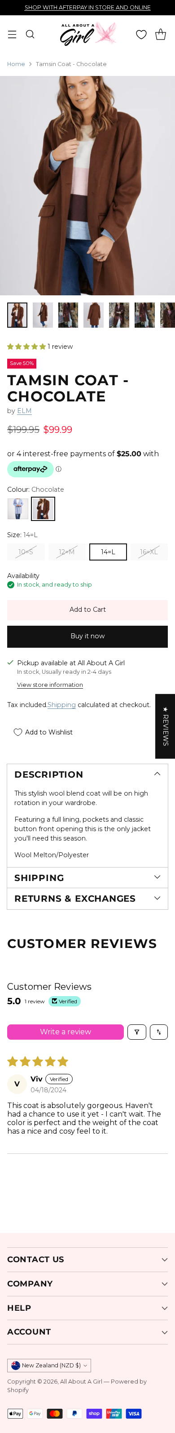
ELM (24, 411)
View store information (50, 684)
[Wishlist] (141, 35)
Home (16, 64)
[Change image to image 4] (93, 315)
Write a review (65, 1032)
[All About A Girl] (87, 34)
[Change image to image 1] (17, 315)
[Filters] (136, 1032)
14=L (108, 552)
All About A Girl (81, 1381)
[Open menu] (12, 34)
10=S (25, 552)
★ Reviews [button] (166, 726)
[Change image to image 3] (68, 315)
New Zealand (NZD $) (51, 1365)
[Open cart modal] (160, 34)
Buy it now (87, 636)
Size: (22, 535)
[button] (27, 347)
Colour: (35, 489)
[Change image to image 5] (119, 315)
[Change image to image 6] (145, 315)
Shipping (62, 705)
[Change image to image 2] (43, 315)
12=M (67, 552)
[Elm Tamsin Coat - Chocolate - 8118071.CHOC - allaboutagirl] (87, 185)
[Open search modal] (30, 34)
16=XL (149, 552)
